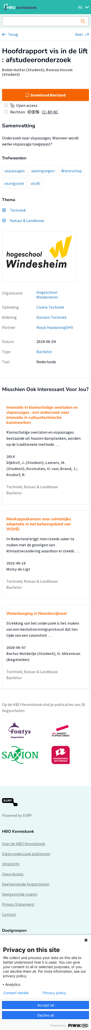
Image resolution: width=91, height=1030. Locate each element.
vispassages (14, 170)
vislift (35, 183)
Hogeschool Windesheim (47, 294)
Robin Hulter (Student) (23, 69)
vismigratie (14, 183)
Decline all (45, 1015)
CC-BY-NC (50, 111)
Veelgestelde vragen (19, 894)
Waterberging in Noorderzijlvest (36, 613)
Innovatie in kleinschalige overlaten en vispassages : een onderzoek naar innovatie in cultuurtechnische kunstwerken (42, 415)
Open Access (13, 873)
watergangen (43, 170)
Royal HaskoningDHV (54, 327)
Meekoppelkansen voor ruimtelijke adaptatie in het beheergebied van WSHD (38, 524)
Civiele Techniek (50, 307)
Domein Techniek (51, 317)
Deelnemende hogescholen (25, 884)
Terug (13, 34)
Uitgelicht (11, 863)
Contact (9, 914)
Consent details (16, 993)
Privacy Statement (18, 904)
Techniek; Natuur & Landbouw (32, 486)
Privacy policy (54, 993)
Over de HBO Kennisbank (23, 843)
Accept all (45, 1005)
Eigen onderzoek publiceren (26, 853)
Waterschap (71, 170)
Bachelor (44, 351)
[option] (45, 743)
